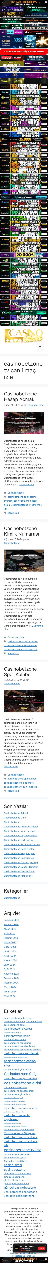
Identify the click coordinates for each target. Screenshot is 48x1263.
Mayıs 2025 (10, 942)
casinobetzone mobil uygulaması (17, 1117)
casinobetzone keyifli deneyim (14, 1101)
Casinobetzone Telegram (19, 1133)
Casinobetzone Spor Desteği (19, 858)
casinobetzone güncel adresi (19, 1091)
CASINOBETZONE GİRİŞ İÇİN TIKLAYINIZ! (24, 51)
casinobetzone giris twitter (18, 1069)
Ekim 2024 (9, 964)
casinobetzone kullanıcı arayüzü (15, 1104)
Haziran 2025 (11, 938)
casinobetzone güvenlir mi (17, 1094)
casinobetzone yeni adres (17, 1154)
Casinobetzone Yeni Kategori (19, 831)
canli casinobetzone (14, 1021)
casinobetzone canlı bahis (17, 1043)
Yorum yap (13, 513)
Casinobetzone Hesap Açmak (20, 396)
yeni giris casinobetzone (19, 1195)
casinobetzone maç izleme (21, 1108)
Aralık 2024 (10, 956)
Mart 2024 (9, 996)
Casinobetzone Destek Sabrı (19, 871)
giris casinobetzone (14, 1177)
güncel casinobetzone (20, 1187)
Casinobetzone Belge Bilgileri (19, 853)
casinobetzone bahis (17, 1036)
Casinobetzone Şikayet (16, 1161)
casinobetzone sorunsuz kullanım (15, 1126)
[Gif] (24, 139)
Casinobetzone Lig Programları (20, 835)
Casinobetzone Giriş (15, 817)
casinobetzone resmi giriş (12, 1123)
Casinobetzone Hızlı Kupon (18, 840)
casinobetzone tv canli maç (21, 1137)
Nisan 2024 (10, 991)
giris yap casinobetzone (16, 1183)
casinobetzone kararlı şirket (13, 1098)
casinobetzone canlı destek (21, 1053)
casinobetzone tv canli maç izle (20, 649)
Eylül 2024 (9, 969)
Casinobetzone (16, 492)
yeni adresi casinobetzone (20, 1191)
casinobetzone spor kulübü (22, 778)
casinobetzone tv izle (22, 1150)
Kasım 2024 (10, 960)
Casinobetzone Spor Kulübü (20, 671)
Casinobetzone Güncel (15, 1087)
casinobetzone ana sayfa (12, 1032)
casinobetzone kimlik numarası (20, 645)
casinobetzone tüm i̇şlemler (18, 782)
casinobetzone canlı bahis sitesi (20, 1046)
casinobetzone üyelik (15, 1157)
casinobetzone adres (15, 1025)
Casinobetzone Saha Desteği (19, 849)
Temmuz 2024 (11, 978)
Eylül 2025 (9, 933)
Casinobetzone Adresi (16, 813)
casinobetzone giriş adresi (20, 1078)
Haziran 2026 (11, 924)
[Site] (24, 86)
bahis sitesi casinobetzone (18, 1018)
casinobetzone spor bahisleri (19, 1129)
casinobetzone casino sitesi (20, 1063)
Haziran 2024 (11, 982)
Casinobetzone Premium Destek (21, 826)
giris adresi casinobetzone (17, 1173)
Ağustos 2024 (11, 973)
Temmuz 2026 (11, 920)
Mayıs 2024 (10, 987)
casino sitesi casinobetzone (14, 1167)
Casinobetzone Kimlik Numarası (21, 531)
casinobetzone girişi (22, 1083)
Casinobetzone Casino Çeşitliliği (21, 862)
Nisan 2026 (10, 929)
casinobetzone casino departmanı (15, 1057)
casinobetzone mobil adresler (14, 1112)
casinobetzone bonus (15, 1039)
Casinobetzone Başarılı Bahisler (21, 867)
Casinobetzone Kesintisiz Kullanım (22, 844)
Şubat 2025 (10, 947)
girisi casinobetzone (14, 1180)
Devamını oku (26, 484)
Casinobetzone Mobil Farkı (18, 876)
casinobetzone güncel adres (23, 641)
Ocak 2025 (10, 951)
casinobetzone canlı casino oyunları (22, 1049)
